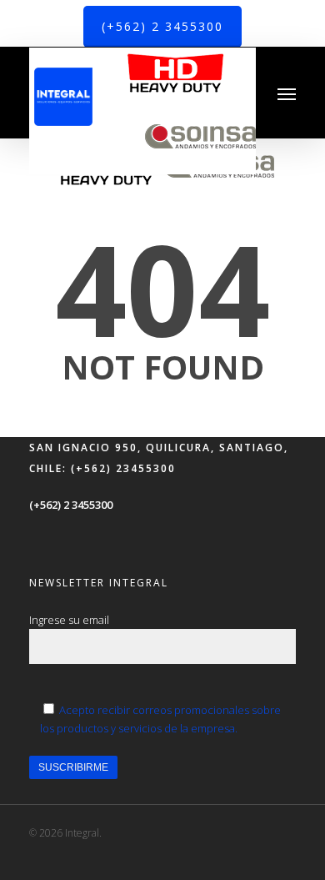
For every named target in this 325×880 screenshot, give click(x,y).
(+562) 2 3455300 (70, 504)
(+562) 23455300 (121, 468)
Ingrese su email (69, 619)
